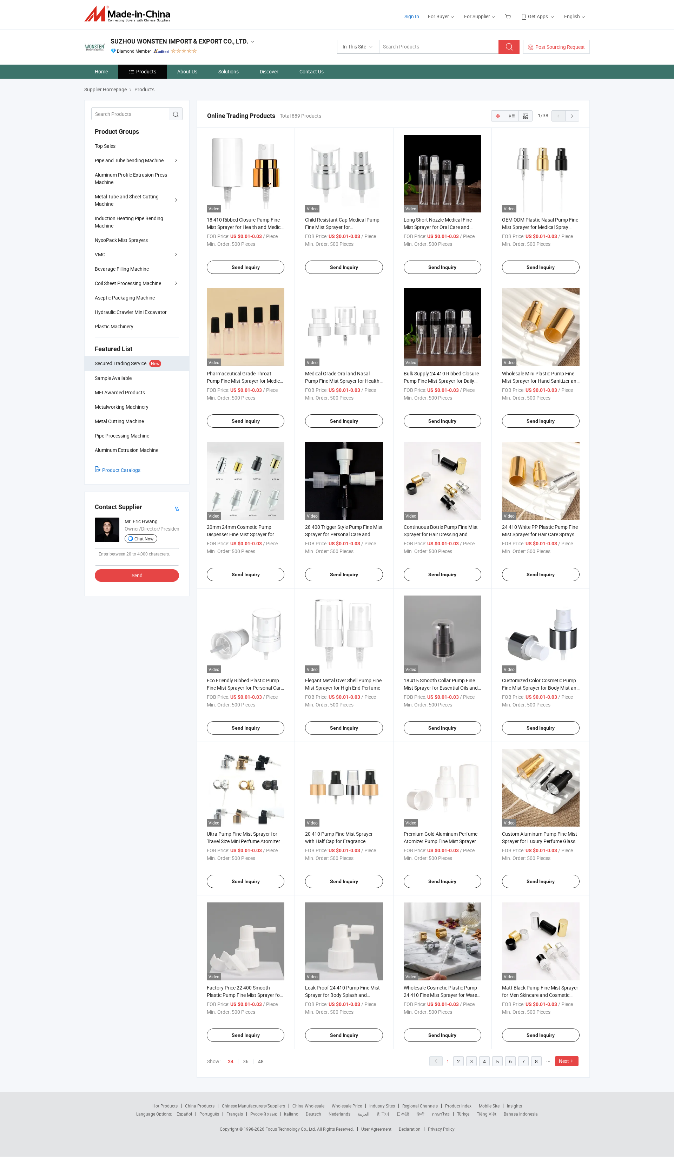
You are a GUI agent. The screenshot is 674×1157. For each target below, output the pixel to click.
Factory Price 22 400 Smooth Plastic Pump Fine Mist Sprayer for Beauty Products (244, 995)
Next (564, 1061)
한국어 (383, 1114)
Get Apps (538, 16)
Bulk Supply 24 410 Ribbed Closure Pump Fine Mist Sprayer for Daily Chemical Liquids (441, 381)
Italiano (291, 1114)
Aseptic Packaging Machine (125, 297)
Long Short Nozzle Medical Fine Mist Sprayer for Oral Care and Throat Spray (438, 227)
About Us (187, 71)
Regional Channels (420, 1106)
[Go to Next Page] (572, 116)
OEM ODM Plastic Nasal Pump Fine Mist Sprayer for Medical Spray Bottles (540, 227)
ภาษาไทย (441, 1114)
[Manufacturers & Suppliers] (129, 14)
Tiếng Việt (486, 1114)
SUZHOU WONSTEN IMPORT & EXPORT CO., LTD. (179, 41)
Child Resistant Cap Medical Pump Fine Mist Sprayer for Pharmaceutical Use (342, 227)
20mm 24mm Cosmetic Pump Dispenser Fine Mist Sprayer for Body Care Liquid (240, 534)
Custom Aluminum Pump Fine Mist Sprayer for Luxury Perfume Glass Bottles (539, 841)
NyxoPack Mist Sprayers (121, 240)
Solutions (228, 71)
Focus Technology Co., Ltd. (291, 1129)
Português (209, 1114)
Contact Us (311, 71)
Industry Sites (382, 1106)
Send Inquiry (246, 267)
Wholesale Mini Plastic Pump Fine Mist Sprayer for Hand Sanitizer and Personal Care (540, 381)
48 (261, 1061)
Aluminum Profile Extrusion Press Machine (131, 178)
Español (184, 1114)
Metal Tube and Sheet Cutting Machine (127, 200)
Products (146, 71)
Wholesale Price (347, 1106)
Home (101, 71)
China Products (199, 1106)
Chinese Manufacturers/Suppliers (253, 1106)
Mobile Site (489, 1106)
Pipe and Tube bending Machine (129, 160)
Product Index (458, 1106)
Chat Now (143, 538)
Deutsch (313, 1114)
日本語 (403, 1114)
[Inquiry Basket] (509, 16)
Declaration (410, 1129)
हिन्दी (420, 1114)
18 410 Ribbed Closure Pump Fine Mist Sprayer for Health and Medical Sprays (245, 227)
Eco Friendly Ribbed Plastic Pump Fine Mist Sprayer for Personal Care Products (245, 687)
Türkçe (463, 1114)
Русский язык (263, 1114)
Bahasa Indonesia (521, 1114)
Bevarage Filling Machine (122, 268)
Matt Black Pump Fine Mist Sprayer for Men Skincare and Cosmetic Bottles (540, 995)
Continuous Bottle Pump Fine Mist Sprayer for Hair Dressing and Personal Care (441, 534)
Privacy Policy (441, 1129)
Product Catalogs (121, 470)
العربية (363, 1114)
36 (246, 1061)
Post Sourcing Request (560, 47)
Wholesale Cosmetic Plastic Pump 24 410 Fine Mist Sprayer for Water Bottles (441, 995)
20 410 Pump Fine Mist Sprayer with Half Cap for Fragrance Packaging (339, 841)
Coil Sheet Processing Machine (128, 283)
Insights (514, 1106)
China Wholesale (308, 1106)
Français (234, 1114)
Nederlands (339, 1114)
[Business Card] (176, 507)
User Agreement (376, 1129)
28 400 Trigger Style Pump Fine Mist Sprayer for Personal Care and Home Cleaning (344, 534)
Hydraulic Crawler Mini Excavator (131, 312)
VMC (100, 254)
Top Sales (105, 146)
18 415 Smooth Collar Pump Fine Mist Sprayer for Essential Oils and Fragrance (441, 687)
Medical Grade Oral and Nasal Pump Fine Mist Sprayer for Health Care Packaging (342, 381)
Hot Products (165, 1106)
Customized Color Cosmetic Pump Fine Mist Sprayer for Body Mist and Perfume (540, 687)
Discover (269, 71)
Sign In (411, 16)
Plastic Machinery (114, 326)
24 (230, 1061)
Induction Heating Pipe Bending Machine (129, 222)
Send (137, 575)
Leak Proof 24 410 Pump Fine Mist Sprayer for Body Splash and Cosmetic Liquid (342, 995)
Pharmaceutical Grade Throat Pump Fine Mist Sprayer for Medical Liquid (245, 381)
